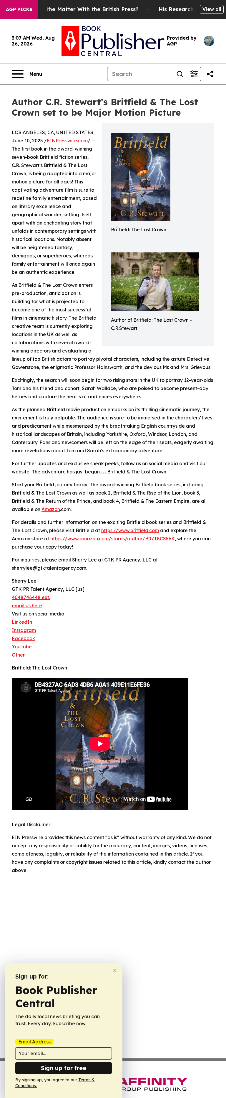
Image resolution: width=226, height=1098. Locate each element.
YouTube (22, 647)
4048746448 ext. (31, 597)
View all (211, 9)
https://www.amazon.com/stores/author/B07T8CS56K (112, 539)
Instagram (24, 630)
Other (18, 655)
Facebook (23, 638)
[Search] (180, 74)
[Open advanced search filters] (194, 74)
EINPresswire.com (67, 141)
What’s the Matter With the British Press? (82, 9)
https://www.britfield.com (130, 530)
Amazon (50, 509)
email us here (27, 605)
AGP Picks (19, 9)
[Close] (115, 970)
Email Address (34, 1042)
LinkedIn (22, 622)
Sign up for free (63, 1068)
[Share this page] (210, 74)
